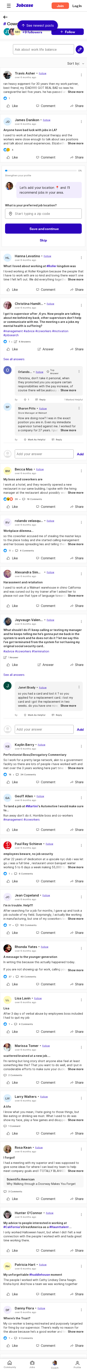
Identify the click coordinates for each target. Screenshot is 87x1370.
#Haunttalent (59, 1227)
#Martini (32, 806)
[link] (12, 106)
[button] (8, 5)
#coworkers (43, 331)
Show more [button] (76, 91)
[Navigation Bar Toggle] (8, 5)
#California (11, 1227)
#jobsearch (11, 335)
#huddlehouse (39, 1274)
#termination (40, 651)
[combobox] (43, 214)
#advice (29, 331)
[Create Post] (80, 49)
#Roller (52, 266)
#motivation (60, 331)
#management (13, 331)
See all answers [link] (13, 359)
